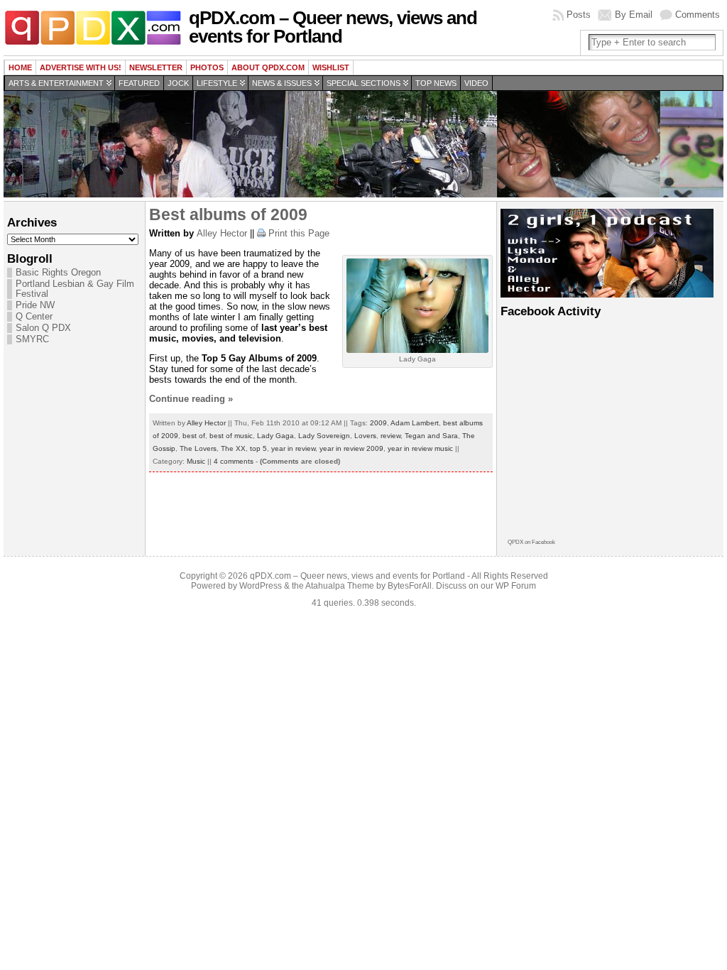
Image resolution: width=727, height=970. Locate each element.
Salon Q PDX (43, 328)
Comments (697, 14)
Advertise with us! (80, 67)
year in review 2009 (351, 448)
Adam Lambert (414, 423)
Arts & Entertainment (56, 83)
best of (193, 436)
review (390, 436)
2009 (378, 423)
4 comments (233, 461)
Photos (207, 67)
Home (20, 67)
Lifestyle (217, 83)
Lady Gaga (275, 436)
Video (476, 83)
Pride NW (35, 305)
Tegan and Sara (431, 436)
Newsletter (155, 67)
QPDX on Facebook (531, 542)
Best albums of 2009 (228, 214)
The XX (233, 448)
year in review (293, 448)
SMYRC (32, 339)
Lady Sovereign (324, 436)
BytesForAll (410, 586)
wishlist (330, 67)
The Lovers (198, 448)
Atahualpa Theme (339, 586)
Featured (139, 83)
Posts (579, 14)
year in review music (420, 448)
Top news (436, 83)
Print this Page (298, 233)
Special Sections (363, 83)
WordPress (260, 586)
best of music (231, 436)
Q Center (34, 317)
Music (196, 461)
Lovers (365, 436)
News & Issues (282, 83)
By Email (633, 14)
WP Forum (516, 586)
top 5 (258, 448)
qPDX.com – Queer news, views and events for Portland (333, 27)
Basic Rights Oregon (58, 273)
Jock (178, 83)
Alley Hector (222, 233)
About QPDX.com (268, 67)
